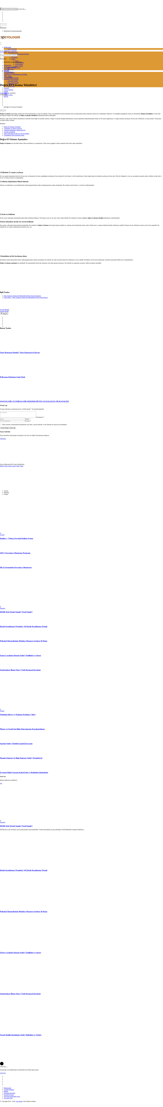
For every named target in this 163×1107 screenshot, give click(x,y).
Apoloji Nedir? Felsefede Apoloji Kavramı (16, 744)
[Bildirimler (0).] (1, 26)
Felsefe (6, 74)
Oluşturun (3, 438)
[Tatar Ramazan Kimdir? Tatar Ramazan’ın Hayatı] (16, 349)
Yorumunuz (40, 417)
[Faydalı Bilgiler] (4, 308)
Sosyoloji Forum (9, 1095)
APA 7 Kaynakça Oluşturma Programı (15, 553)
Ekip (5, 4)
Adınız (27, 419)
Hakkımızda (7, 47)
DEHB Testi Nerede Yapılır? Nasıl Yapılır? (16, 612)
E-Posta (28, 421)
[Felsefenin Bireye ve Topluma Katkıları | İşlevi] (30, 707)
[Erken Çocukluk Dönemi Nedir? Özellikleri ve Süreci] (7, 652)
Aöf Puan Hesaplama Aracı (12, 1096)
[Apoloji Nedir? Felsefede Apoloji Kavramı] (7, 740)
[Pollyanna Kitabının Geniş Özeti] (16, 373)
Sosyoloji (6, 68)
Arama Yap (21, 9)
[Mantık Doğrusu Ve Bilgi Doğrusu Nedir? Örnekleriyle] (7, 754)
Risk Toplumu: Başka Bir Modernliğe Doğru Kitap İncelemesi (22, 296)
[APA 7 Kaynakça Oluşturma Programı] (7, 549)
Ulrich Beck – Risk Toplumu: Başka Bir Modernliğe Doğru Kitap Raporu (26, 297)
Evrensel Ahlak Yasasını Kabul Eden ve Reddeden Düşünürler (24, 773)
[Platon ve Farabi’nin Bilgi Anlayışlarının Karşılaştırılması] (7, 725)
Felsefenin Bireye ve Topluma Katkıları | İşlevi (17, 715)
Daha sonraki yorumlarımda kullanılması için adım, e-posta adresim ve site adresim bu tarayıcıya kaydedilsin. (34, 424)
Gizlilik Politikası (9, 1089)
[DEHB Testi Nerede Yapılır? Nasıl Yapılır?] (30, 605)
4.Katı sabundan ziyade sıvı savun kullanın (16, 133)
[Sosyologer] (10, 40)
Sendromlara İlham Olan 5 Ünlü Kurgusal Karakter (20, 670)
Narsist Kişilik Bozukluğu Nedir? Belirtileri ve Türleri (20, 1035)
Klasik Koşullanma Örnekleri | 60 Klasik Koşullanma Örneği (23, 626)
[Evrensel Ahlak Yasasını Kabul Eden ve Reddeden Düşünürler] (7, 769)
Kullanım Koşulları (9, 1093)
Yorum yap (3, 405)
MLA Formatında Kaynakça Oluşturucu (16, 567)
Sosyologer (3, 52)
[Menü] (1, 50)
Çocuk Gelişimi (8, 72)
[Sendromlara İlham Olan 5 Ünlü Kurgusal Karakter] (7, 666)
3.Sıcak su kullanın (9, 132)
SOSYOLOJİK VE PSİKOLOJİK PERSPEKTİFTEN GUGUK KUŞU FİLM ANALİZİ (34, 401)
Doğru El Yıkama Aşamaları (12, 127)
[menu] (1, 44)
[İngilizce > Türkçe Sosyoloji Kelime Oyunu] (30, 531)
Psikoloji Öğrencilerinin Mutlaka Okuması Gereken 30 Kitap (23, 641)
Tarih (5, 75)
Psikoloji (6, 70)
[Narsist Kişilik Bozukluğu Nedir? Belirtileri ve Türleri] (30, 1031)
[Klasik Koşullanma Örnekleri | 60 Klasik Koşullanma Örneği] (7, 623)
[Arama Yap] (1, 7)
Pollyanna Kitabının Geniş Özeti (12, 377)
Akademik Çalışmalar (10, 67)
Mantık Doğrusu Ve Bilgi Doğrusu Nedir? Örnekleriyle (21, 758)
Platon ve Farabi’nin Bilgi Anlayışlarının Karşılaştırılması (22, 729)
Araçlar (2, 534)
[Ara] (25, 9)
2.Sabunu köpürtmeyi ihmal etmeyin (14, 130)
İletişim (6, 79)
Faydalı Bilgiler (4, 93)
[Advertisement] (81, 157)
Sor (1, 783)
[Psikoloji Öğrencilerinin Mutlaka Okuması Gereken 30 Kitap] (7, 637)
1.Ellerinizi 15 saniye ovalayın (13, 128)
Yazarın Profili (4, 311)
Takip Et (4, 314)
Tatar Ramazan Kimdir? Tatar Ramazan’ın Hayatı (20, 353)
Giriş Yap (3, 24)
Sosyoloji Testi (8, 1098)
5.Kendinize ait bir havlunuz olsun (14, 135)
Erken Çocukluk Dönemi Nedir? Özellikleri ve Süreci (20, 656)
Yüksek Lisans (8, 77)
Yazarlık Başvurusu (9, 2)
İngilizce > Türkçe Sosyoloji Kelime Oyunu (16, 538)
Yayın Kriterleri (12, 49)
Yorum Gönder (5, 428)
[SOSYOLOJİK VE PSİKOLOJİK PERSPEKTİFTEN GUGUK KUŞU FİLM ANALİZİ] (16, 398)
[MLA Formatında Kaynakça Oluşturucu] (7, 564)
